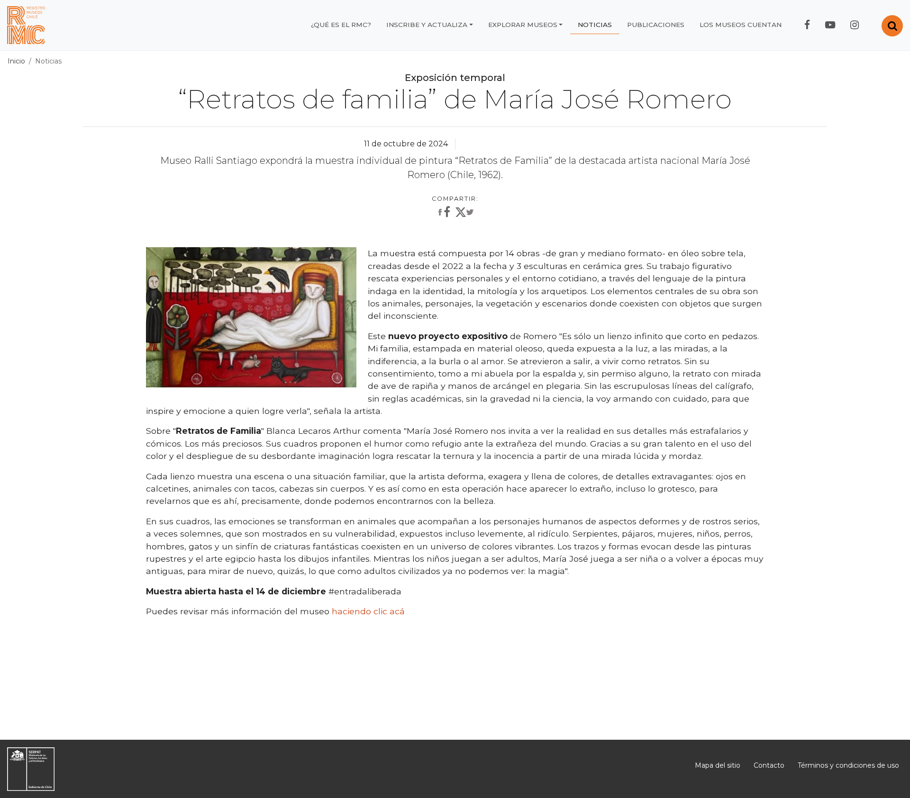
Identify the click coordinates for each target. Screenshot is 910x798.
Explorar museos (522, 24)
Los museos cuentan (741, 24)
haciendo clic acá (368, 611)
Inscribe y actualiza (426, 24)
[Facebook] (443, 212)
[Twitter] (464, 214)
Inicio (16, 61)
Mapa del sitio (717, 765)
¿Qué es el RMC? (341, 24)
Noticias (595, 24)
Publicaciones (655, 24)
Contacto (769, 765)
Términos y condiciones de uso (848, 765)
